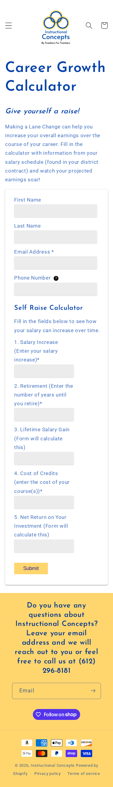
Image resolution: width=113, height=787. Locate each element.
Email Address (34, 252)
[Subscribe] (93, 691)
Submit (31, 568)
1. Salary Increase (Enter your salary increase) (36, 351)
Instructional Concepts (53, 765)
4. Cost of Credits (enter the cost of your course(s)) (42, 482)
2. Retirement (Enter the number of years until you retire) (43, 395)
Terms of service (83, 773)
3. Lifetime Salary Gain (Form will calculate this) (42, 438)
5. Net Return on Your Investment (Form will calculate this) (41, 526)
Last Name (27, 226)
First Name (27, 200)
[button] (8, 25)
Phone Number (35, 278)
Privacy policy (47, 773)
